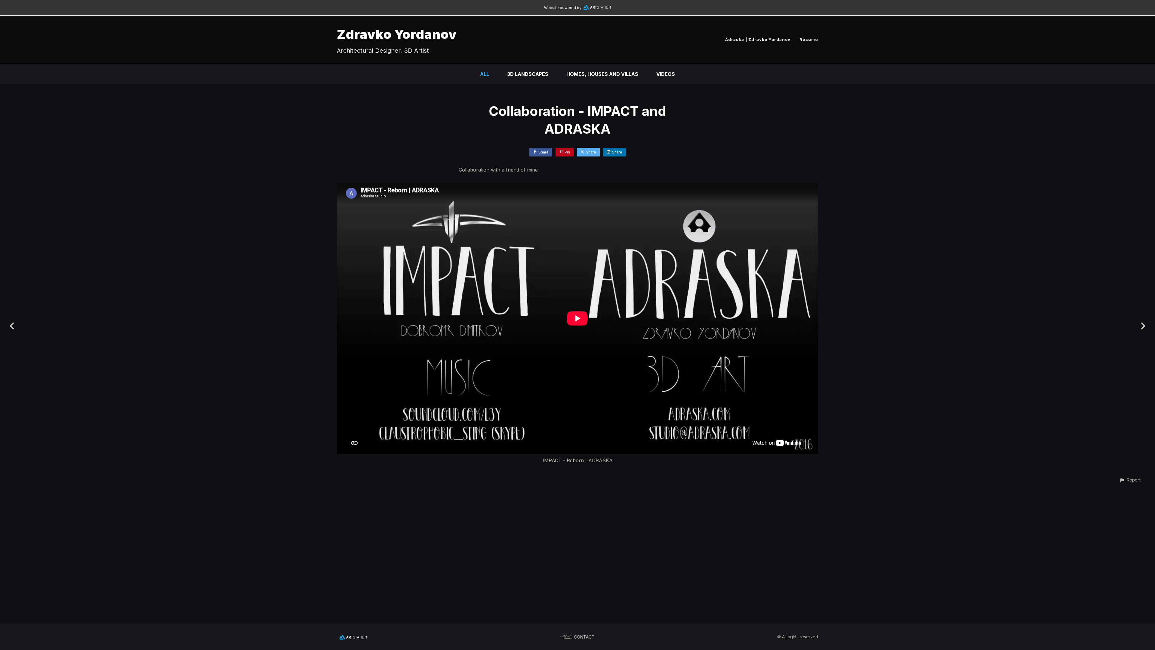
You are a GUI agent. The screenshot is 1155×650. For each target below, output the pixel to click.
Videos (665, 74)
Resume (808, 39)
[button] (1130, 480)
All (484, 74)
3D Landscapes (527, 74)
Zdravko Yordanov (397, 34)
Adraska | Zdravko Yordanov (757, 39)
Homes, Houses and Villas (602, 74)
